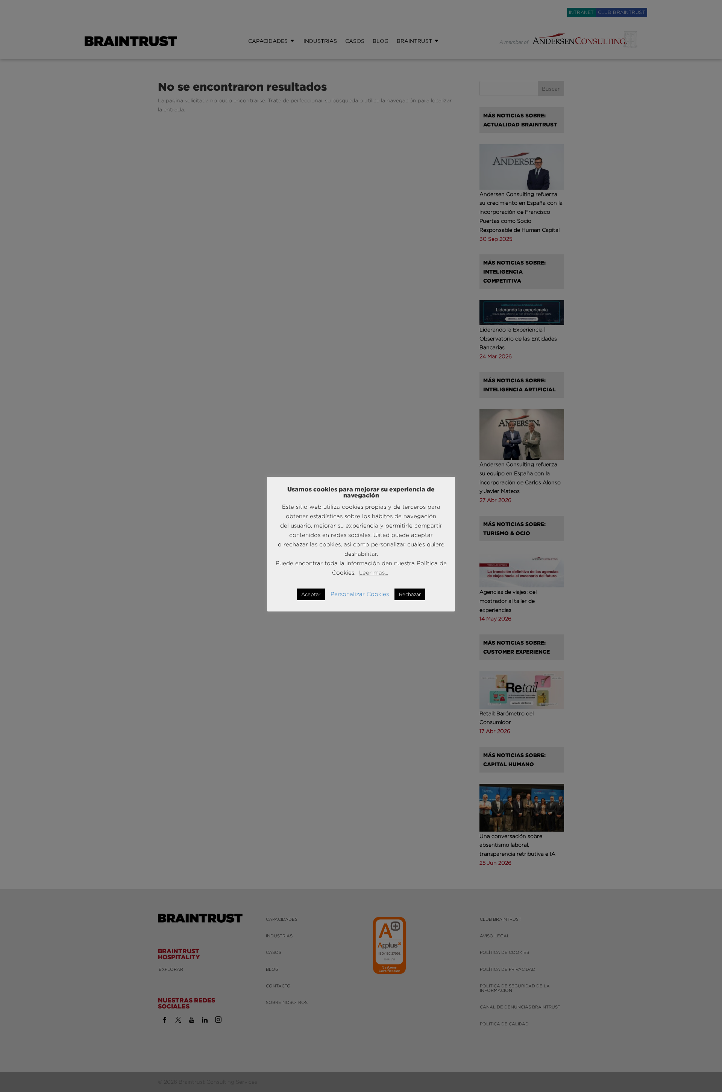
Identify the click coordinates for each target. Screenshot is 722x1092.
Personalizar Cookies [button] (360, 594)
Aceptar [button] (310, 594)
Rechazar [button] (410, 594)
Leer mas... (373, 572)
